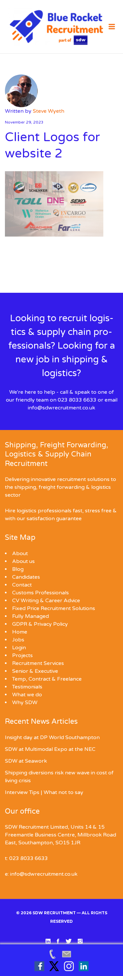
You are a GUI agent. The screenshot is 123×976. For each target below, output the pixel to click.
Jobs (18, 640)
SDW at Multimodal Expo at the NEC (50, 749)
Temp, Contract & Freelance (47, 679)
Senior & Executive (35, 671)
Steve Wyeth (48, 111)
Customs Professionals (40, 592)
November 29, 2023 (24, 122)
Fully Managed (30, 616)
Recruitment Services (38, 663)
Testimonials (27, 687)
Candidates (26, 577)
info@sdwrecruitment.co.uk (61, 408)
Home (19, 632)
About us (23, 561)
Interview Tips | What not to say (44, 792)
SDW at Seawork (26, 761)
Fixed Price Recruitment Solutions (53, 608)
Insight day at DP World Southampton (52, 737)
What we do (27, 694)
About (20, 553)
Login (19, 647)
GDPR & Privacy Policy (40, 624)
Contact (22, 585)
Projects (22, 655)
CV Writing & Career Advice (46, 600)
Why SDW (24, 702)
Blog (18, 569)
